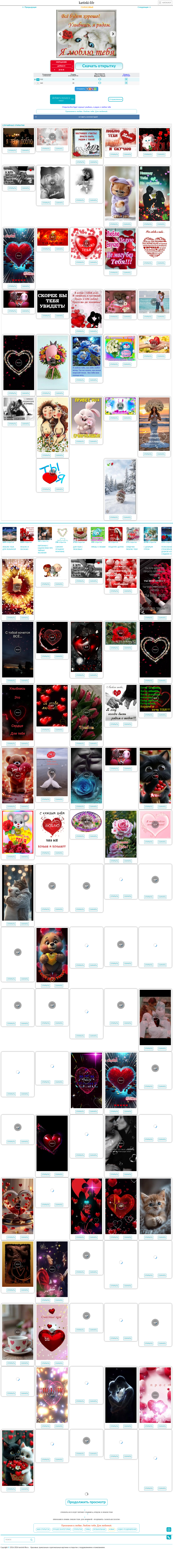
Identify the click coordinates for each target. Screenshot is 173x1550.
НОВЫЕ (112, 1529)
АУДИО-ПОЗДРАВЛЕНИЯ (127, 1529)
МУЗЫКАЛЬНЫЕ (99, 1529)
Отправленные (115, 99)
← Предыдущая (29, 7)
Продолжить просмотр (86, 1502)
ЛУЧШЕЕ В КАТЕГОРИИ (61, 1529)
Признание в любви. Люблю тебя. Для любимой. (86, 111)
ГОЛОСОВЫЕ (87, 7)
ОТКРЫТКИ (77, 1529)
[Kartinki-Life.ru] (86, 3)
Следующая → (144, 7)
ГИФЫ (87, 1529)
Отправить (81, 89)
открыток (43, 1529)
